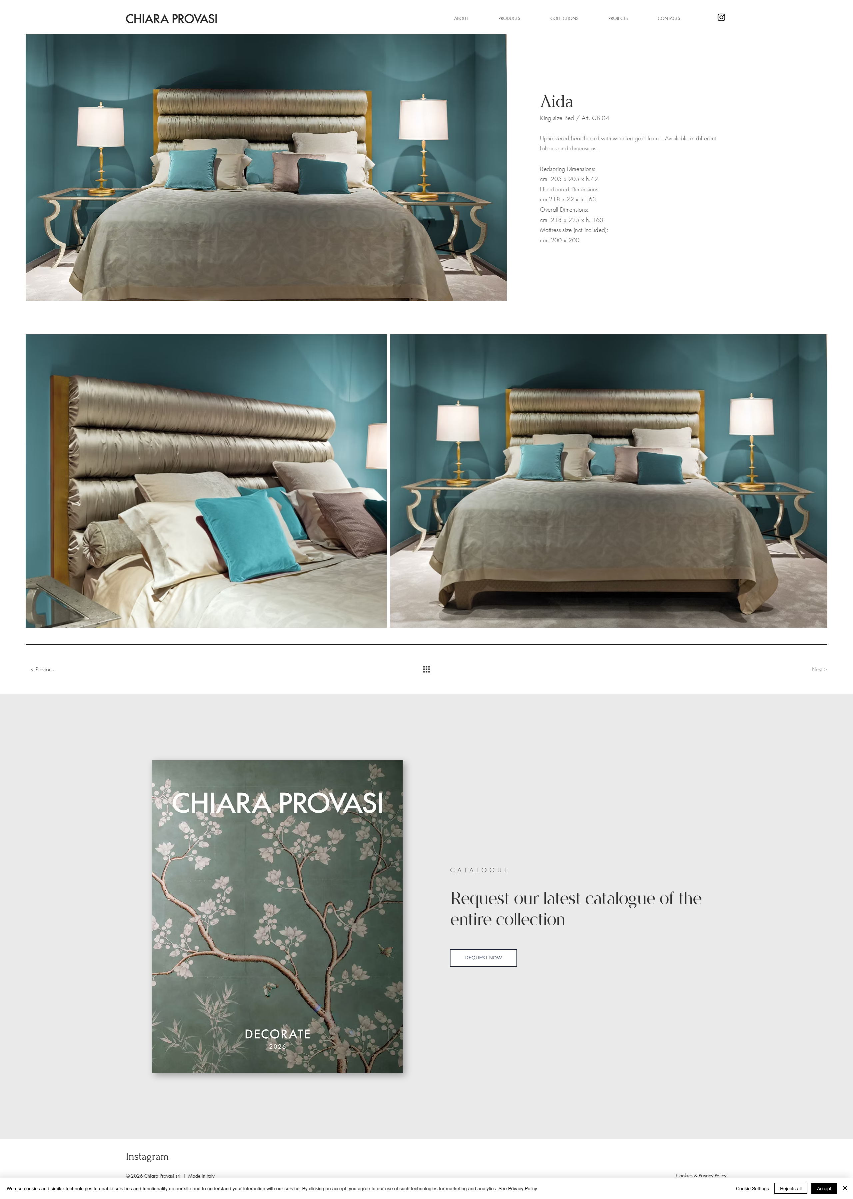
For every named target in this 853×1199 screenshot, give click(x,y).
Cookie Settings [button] (752, 1188)
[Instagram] (721, 17)
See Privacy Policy (517, 1188)
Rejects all (791, 1188)
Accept (824, 1188)
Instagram (147, 1156)
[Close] (845, 1188)
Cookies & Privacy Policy (701, 1175)
